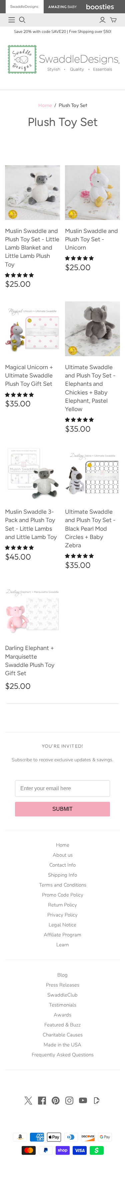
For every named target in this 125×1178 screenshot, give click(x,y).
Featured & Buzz (62, 1024)
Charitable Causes (63, 1034)
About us (63, 855)
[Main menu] (11, 20)
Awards (62, 1015)
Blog (62, 975)
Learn (62, 944)
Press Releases (62, 985)
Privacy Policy (62, 914)
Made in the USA (62, 1044)
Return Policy (62, 905)
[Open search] (22, 20)
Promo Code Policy (62, 895)
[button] (20, 275)
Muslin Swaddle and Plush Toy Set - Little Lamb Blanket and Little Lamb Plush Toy (32, 247)
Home (45, 105)
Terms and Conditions (62, 885)
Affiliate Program (62, 934)
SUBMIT (62, 809)
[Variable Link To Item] (32, 192)
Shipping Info (62, 875)
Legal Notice (62, 924)
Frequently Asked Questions (63, 1054)
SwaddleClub (62, 995)
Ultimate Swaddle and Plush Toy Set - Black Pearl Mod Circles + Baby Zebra (90, 528)
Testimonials (62, 1005)
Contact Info (62, 865)
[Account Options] (102, 20)
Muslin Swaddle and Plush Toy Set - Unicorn (91, 239)
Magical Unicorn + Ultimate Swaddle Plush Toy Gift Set (29, 375)
